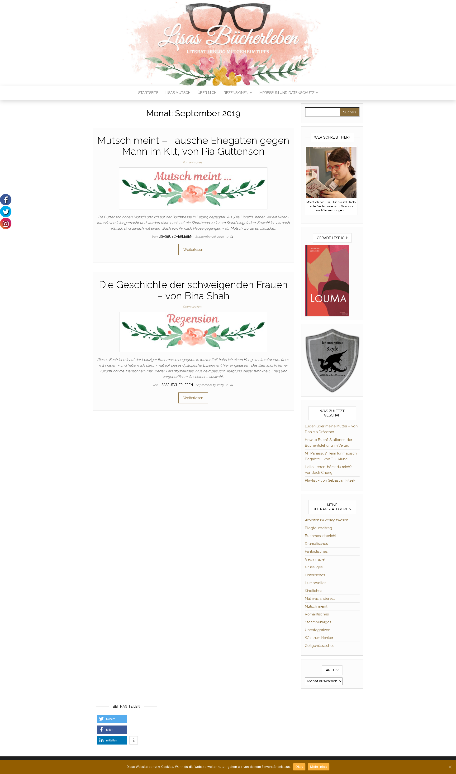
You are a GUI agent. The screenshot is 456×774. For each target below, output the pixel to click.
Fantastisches (316, 551)
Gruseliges (314, 567)
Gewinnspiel (315, 559)
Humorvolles (315, 583)
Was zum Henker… (320, 638)
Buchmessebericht (320, 536)
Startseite (148, 93)
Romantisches (192, 162)
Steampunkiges (318, 622)
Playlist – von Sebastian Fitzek (330, 480)
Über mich (207, 93)
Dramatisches (192, 307)
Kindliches (313, 591)
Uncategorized (317, 630)
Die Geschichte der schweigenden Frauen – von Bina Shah (193, 290)
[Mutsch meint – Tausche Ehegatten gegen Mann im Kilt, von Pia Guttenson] (193, 188)
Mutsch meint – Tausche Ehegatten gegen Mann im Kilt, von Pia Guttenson (193, 146)
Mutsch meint (316, 606)
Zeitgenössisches (319, 645)
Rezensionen (236, 93)
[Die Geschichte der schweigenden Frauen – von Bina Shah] (193, 331)
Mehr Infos (318, 767)
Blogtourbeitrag (318, 528)
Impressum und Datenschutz (287, 93)
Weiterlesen (193, 249)
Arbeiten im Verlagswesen (326, 520)
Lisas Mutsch (178, 93)
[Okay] (450, 766)
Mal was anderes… (320, 598)
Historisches (315, 575)
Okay (299, 767)
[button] (112, 719)
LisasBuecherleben (175, 236)
